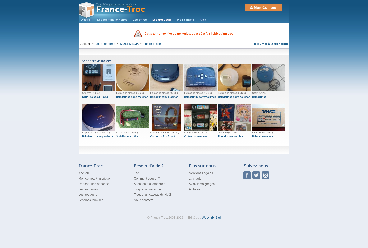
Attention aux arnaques (149, 184)
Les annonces (88, 189)
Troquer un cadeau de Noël (152, 194)
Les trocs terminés (91, 200)
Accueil (86, 19)
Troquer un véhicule (147, 189)
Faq (136, 173)
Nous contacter (144, 200)
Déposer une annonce (94, 184)
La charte (195, 178)
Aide (203, 19)
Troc (120, 9)
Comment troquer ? (147, 178)
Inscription (105, 178)
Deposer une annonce (112, 19)
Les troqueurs (162, 19)
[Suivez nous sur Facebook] (247, 175)
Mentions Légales (201, 173)
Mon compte (185, 19)
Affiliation (195, 189)
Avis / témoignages (202, 184)
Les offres (140, 19)
